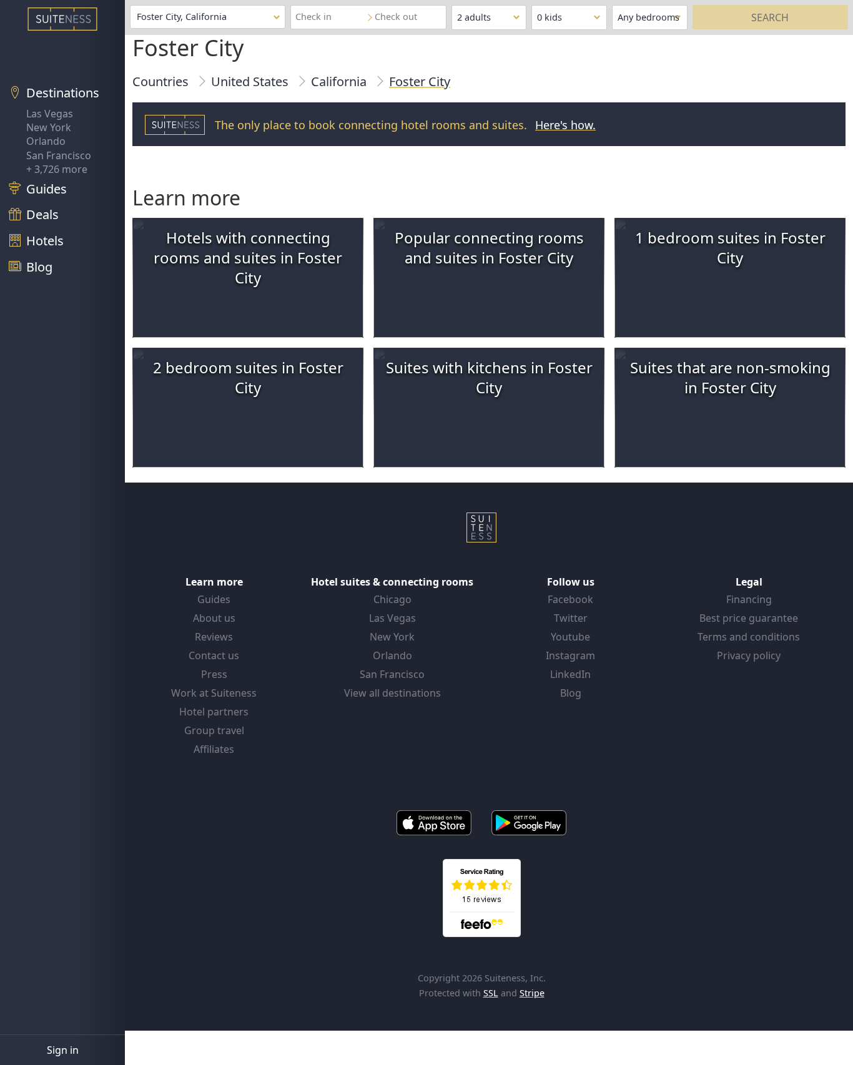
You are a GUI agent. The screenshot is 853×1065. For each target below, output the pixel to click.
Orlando (46, 141)
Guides (213, 599)
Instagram (570, 655)
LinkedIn (570, 674)
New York (48, 127)
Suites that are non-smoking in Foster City (730, 377)
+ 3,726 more (56, 169)
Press (214, 674)
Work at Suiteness (214, 693)
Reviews (214, 637)
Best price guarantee (748, 618)
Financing (749, 599)
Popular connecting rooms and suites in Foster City (489, 247)
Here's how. (565, 124)
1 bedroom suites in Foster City (730, 247)
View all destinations (392, 693)
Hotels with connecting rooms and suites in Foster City (248, 257)
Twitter (571, 618)
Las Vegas (49, 113)
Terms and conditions (749, 637)
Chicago (392, 599)
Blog (570, 693)
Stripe (532, 993)
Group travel (214, 730)
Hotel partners (214, 712)
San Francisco (58, 155)
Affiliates (214, 749)
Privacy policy (749, 655)
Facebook (570, 599)
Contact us (214, 655)
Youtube (570, 637)
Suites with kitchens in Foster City (489, 377)
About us (214, 618)
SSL (490, 993)
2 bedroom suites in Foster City (248, 377)
